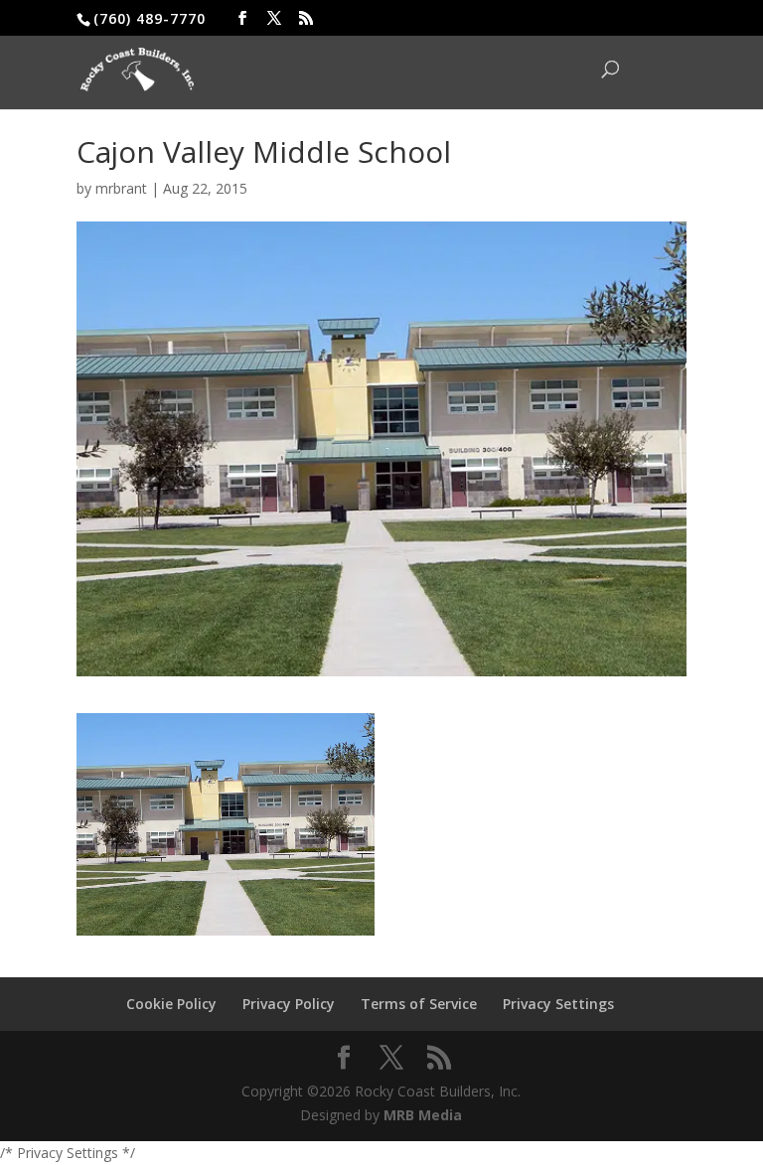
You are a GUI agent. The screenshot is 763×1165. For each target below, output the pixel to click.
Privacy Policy (288, 1003)
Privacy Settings (558, 1003)
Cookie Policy (171, 1003)
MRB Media (422, 1114)
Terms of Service (419, 1003)
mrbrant (121, 188)
